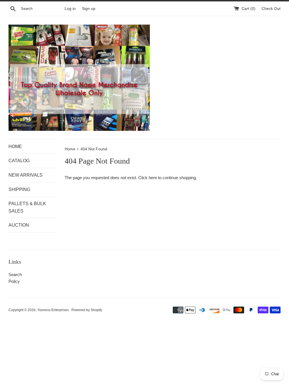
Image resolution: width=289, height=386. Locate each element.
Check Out (271, 8)
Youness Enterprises (53, 310)
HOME (15, 146)
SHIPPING (19, 189)
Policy (14, 281)
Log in (70, 8)
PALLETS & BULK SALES (27, 207)
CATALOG (19, 160)
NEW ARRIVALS (25, 175)
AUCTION (18, 225)
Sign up (88, 8)
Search (15, 274)
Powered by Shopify (86, 310)
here (153, 177)
